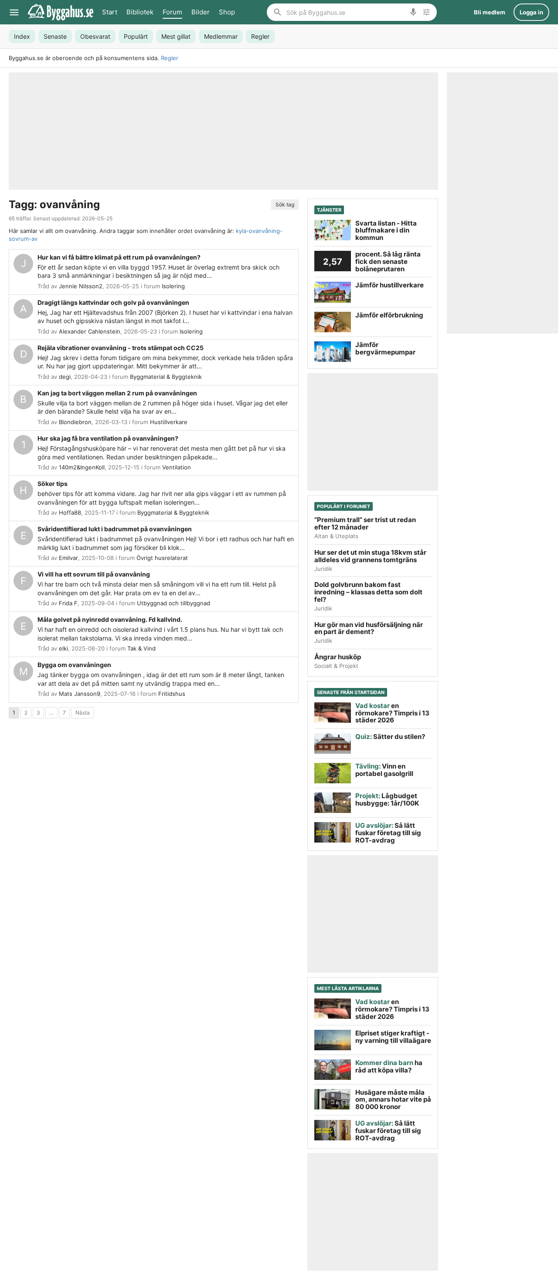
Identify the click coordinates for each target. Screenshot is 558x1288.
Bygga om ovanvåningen (74, 664)
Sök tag (285, 204)
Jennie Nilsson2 (80, 286)
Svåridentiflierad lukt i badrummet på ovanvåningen (114, 529)
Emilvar (68, 557)
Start (109, 12)
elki (63, 648)
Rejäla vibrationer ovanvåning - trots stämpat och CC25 (120, 347)
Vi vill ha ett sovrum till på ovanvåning (93, 574)
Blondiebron (75, 421)
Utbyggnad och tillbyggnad (173, 603)
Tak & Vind (141, 648)
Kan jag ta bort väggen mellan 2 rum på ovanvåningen (117, 393)
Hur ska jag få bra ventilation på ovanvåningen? (107, 438)
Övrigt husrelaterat (162, 557)
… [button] (51, 712)
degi (65, 376)
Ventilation (176, 467)
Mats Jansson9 (79, 693)
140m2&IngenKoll (82, 467)
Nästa (82, 712)
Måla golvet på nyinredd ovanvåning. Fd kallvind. (109, 619)
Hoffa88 (70, 512)
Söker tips (52, 483)
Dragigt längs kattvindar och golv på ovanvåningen (113, 302)
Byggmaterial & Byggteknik (166, 376)
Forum (172, 12)
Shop (227, 12)
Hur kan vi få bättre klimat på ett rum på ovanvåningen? (119, 257)
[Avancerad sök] (426, 12)
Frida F (68, 603)
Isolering (173, 286)
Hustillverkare (168, 421)
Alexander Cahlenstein (89, 331)
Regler (169, 57)
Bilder (200, 12)
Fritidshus (171, 693)
